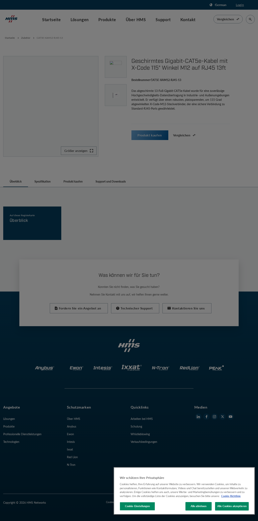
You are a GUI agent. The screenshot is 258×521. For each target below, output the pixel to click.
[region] (184, 491)
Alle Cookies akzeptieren (232, 506)
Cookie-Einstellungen (137, 506)
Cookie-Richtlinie (231, 496)
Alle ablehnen (199, 506)
